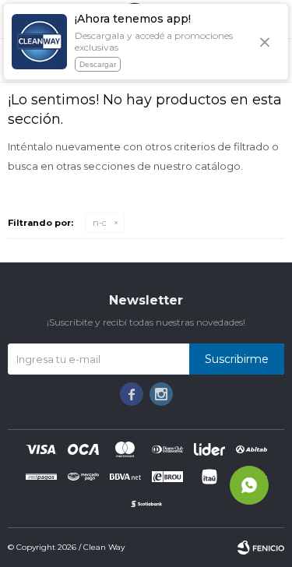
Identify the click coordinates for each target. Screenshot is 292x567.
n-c (100, 222)
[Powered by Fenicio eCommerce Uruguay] (260, 547)
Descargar (97, 64)
